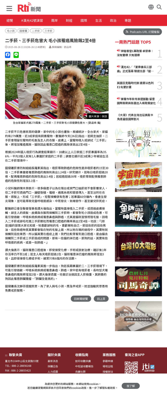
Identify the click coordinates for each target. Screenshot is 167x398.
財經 (69, 20)
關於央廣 (54, 354)
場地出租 (108, 366)
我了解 (131, 386)
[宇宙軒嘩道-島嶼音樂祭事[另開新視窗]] (138, 179)
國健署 (23, 31)
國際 (84, 20)
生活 (98, 20)
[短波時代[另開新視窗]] (138, 144)
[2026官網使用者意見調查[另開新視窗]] (138, 318)
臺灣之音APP (134, 354)
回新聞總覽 (81, 299)
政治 (113, 20)
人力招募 (53, 371)
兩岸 (54, 20)
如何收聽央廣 (83, 361)
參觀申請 (108, 361)
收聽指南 (81, 354)
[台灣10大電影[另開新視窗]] (138, 249)
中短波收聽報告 (84, 366)
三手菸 (48, 31)
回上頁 (101, 299)
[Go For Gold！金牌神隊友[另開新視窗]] (138, 214)
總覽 (10, 20)
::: (6, 355)
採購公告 (53, 366)
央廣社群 (80, 371)
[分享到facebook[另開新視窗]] (7, 55)
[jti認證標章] (150, 368)
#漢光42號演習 (32, 20)
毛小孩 (11, 31)
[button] (9, 9)
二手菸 (36, 31)
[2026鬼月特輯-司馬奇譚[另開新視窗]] (138, 283)
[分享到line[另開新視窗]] (16, 55)
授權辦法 (108, 371)
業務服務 (109, 354)
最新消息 (53, 361)
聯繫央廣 (15, 354)
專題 (128, 20)
